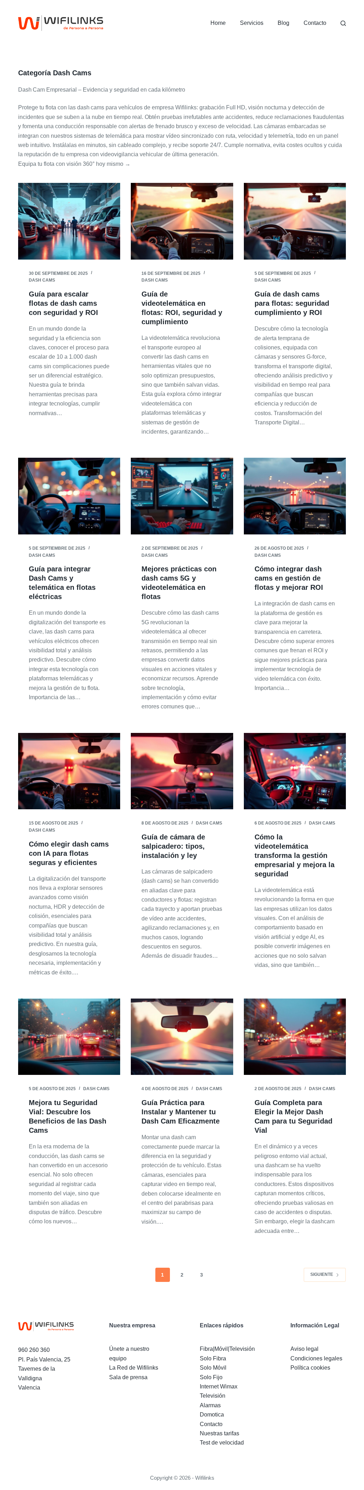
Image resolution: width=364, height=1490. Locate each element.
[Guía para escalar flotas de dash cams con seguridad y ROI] (69, 221)
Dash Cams (42, 280)
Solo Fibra (213, 1358)
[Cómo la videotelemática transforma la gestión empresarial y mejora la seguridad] (295, 771)
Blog (283, 23)
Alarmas (210, 1405)
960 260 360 (34, 1350)
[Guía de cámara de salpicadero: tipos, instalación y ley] (182, 771)
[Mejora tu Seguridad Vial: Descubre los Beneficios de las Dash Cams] (69, 1037)
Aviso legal (304, 1349)
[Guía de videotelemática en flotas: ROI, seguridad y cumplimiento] (182, 221)
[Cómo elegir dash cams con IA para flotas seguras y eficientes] (69, 771)
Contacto (315, 23)
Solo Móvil (213, 1368)
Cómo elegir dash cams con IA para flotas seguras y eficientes (69, 853)
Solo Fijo (211, 1377)
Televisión (212, 1396)
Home (218, 23)
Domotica (212, 1415)
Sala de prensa (128, 1377)
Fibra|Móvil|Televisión (227, 1349)
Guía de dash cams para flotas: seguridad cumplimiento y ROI (292, 303)
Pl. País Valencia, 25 (44, 1359)
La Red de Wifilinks (133, 1368)
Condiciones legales (316, 1358)
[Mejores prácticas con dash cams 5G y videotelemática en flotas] (182, 496)
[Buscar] (343, 23)
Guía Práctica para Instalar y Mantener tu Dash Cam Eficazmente (180, 1112)
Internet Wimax (218, 1386)
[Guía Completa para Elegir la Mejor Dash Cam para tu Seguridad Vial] (295, 1037)
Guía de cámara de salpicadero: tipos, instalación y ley (173, 846)
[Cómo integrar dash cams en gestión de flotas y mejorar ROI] (295, 496)
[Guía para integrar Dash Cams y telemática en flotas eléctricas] (69, 496)
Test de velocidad (222, 1443)
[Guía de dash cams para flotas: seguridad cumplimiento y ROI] (295, 221)
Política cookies (310, 1368)
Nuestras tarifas (219, 1433)
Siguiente (321, 1274)
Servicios (251, 23)
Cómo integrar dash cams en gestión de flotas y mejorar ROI (289, 578)
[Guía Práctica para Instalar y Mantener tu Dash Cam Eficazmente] (182, 1037)
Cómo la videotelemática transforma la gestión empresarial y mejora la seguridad (294, 855)
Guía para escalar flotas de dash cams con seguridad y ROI (63, 303)
